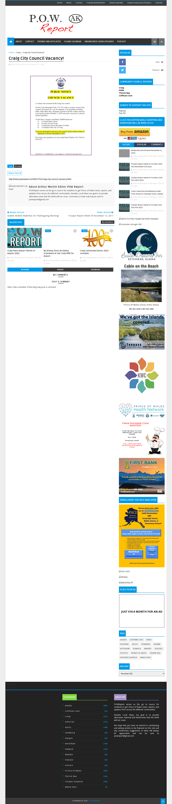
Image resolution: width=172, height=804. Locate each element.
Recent (126, 144)
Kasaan (157, 644)
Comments (157, 144)
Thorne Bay (155, 653)
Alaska (123, 640)
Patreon (122, 110)
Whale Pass (145, 657)
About (69, 3)
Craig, (42, 64)
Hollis (135, 644)
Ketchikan (125, 649)
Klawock (137, 649)
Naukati (147, 649)
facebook (95, 269)
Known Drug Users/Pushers (139, 3)
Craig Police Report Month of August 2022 (21, 252)
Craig (18, 52)
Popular (141, 144)
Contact (79, 3)
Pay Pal (122, 113)
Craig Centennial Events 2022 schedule (94, 252)
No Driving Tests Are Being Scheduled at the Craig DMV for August (59, 253)
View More (108, 222)
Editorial (124, 644)
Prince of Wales (139, 653)
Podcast (158, 3)
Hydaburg (145, 644)
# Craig (18, 166)
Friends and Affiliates (96, 3)
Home (59, 3)
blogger (25, 269)
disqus (60, 269)
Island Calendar (116, 3)
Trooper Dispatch (128, 657)
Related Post (16, 222)
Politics (124, 653)
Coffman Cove (136, 640)
